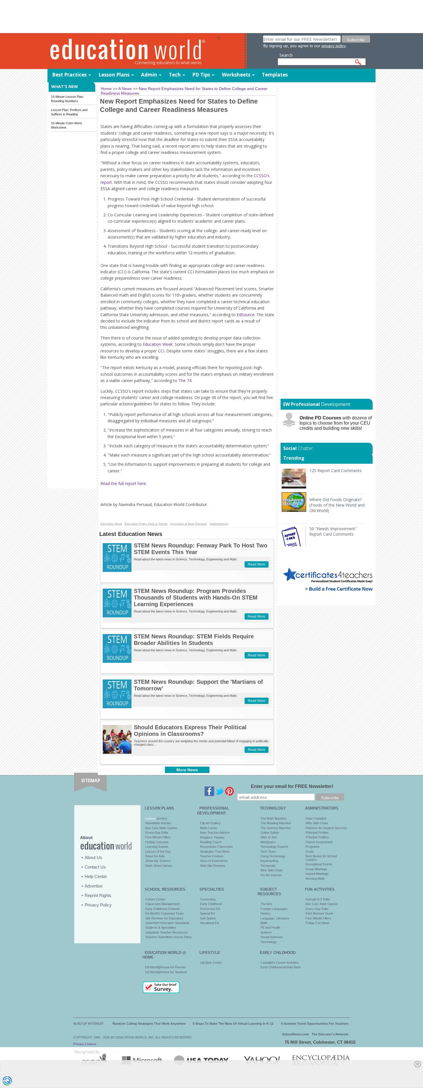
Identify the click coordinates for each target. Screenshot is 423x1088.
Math (263, 923)
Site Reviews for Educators (164, 918)
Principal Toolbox (317, 837)
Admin (149, 74)
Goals (310, 851)
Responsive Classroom (216, 846)
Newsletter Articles (158, 823)
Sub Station (208, 918)
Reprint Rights (98, 895)
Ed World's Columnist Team (164, 913)
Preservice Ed (210, 909)
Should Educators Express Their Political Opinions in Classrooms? (190, 730)
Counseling (208, 899)
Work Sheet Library (158, 865)
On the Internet (270, 875)
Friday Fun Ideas (317, 923)
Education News (111, 523)
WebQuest (267, 842)
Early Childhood (211, 904)
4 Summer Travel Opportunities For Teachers (314, 1023)
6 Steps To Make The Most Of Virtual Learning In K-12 (233, 1023)
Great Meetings (316, 869)
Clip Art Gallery (210, 823)
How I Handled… (317, 818)
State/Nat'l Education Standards (167, 923)
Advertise (93, 885)
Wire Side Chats (271, 870)
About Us (93, 857)
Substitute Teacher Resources (166, 932)
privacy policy (333, 45)
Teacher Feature (211, 856)
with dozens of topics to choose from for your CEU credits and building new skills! (336, 423)
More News (187, 770)
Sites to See (268, 837)
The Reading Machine (275, 823)
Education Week (158, 344)
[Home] (132, 51)
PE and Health (270, 927)
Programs (312, 846)
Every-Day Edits (156, 832)
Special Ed (207, 913)
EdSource (245, 314)
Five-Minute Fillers (158, 837)
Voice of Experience (214, 860)
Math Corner (209, 828)
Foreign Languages (273, 909)
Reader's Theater (212, 837)
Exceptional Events (319, 864)
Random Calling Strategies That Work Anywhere (149, 1023)
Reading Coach (211, 842)
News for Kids (155, 856)
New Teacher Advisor (215, 832)
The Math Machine (273, 818)
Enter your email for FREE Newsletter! (292, 786)
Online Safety (269, 832)
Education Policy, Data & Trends (146, 523)
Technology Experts (274, 846)
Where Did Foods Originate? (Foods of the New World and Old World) (337, 505)
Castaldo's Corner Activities (279, 962)
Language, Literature (274, 918)
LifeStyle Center (211, 962)
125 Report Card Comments (335, 470)
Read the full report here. (123, 483)
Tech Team (268, 851)
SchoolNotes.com (295, 1034)
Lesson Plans (113, 74)
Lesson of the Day (158, 851)
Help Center (96, 876)
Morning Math (315, 878)
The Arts (266, 904)
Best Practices (69, 74)
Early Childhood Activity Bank (280, 967)
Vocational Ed (209, 923)
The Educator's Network (330, 1034)
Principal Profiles (317, 832)
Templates (275, 74)
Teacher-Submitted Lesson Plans (168, 937)
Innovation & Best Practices (188, 523)
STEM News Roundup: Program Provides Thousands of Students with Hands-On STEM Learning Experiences (196, 597)
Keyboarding (269, 860)
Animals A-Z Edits (318, 899)
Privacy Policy (98, 904)
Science (266, 932)
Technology (268, 942)
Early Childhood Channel (162, 909)
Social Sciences (271, 937)
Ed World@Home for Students (166, 972)
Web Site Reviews (212, 865)
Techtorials (268, 865)
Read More (256, 564)
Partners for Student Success (326, 828)
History (265, 913)
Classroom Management (162, 904)
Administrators (218, 523)
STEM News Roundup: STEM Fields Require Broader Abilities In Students (194, 639)
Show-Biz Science (158, 860)
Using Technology (272, 856)
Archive (161, 818)
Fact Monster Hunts (320, 913)
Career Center (155, 899)
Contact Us (95, 866)
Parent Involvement (319, 842)
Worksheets (236, 74)
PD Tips (201, 74)
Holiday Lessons (157, 842)
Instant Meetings (317, 873)
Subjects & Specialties (160, 927)
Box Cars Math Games (161, 828)
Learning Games (157, 846)
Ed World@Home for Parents (165, 967)
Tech (175, 74)
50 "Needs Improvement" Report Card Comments (333, 531)
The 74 (184, 380)
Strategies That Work (215, 851)
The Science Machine (275, 828)
